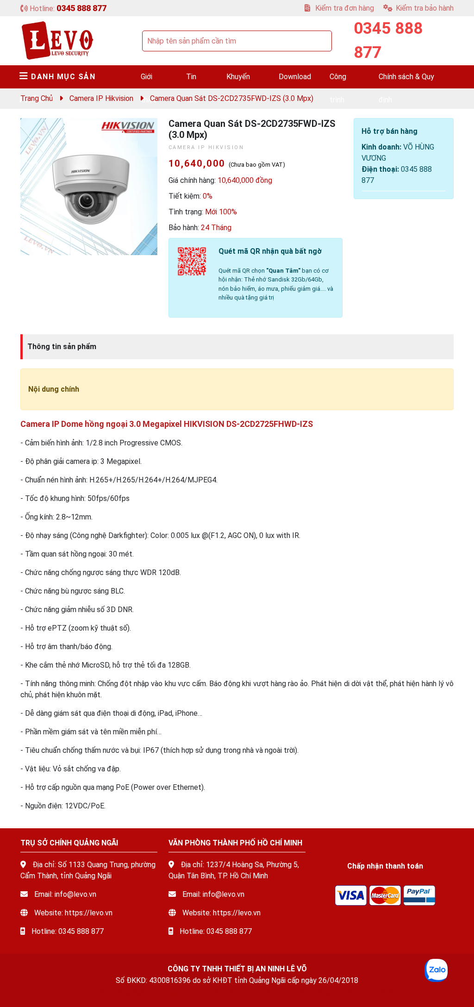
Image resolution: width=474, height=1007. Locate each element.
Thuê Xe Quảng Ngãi (113, 992)
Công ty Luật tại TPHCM (353, 992)
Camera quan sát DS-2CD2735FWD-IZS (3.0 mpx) (231, 98)
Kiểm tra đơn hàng (343, 8)
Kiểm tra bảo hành (425, 8)
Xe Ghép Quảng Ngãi (185, 992)
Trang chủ (36, 98)
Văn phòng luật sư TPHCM (268, 992)
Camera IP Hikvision (101, 98)
